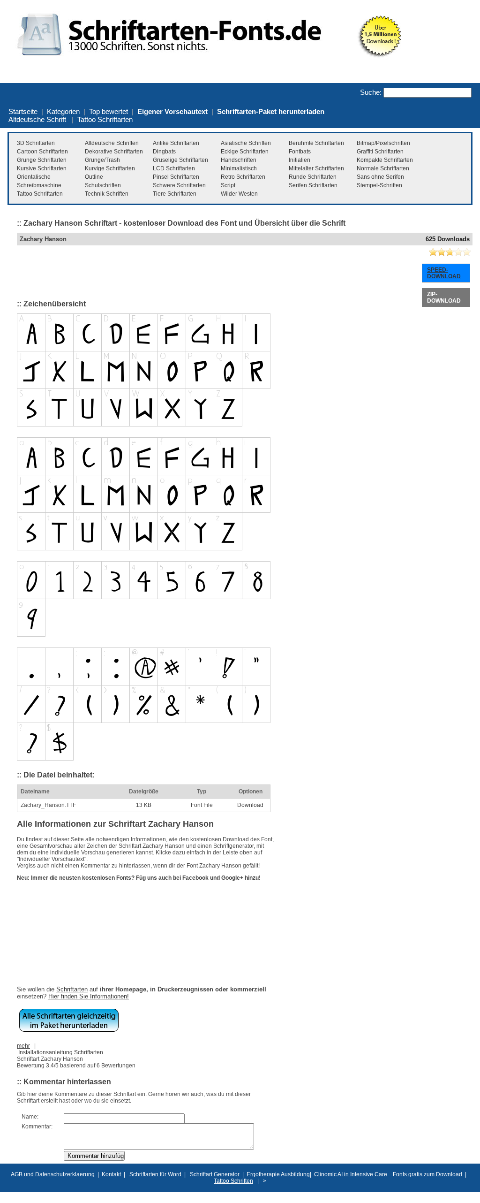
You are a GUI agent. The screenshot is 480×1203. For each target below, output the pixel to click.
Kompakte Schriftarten (385, 160)
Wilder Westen (239, 193)
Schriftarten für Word (155, 1174)
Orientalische (34, 177)
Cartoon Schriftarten (42, 151)
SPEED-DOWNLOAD (444, 273)
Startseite (23, 111)
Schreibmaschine (39, 185)
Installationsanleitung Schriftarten (60, 1052)
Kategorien (63, 111)
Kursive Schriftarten (42, 168)
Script (228, 185)
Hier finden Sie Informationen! (88, 996)
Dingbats (164, 151)
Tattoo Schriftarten (105, 119)
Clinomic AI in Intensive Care (350, 1174)
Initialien (299, 160)
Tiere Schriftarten (174, 193)
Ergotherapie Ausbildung (278, 1174)
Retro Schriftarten (243, 177)
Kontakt (111, 1174)
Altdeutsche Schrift (37, 119)
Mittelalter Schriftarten (316, 168)
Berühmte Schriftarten (316, 143)
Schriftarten (72, 989)
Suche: (371, 92)
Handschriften (238, 160)
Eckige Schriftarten (245, 151)
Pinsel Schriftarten (176, 177)
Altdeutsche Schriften (112, 143)
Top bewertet (108, 111)
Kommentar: (37, 1126)
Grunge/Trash (102, 160)
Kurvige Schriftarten (110, 168)
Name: (30, 1116)
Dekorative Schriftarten (114, 151)
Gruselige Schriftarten (180, 160)
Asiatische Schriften (246, 143)
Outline (94, 177)
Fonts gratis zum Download (427, 1174)
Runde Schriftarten (313, 177)
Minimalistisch (239, 168)
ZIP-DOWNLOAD (444, 297)
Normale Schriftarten (383, 168)
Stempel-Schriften (379, 185)
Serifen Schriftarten (313, 185)
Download (250, 805)
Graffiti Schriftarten (380, 151)
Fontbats (300, 151)
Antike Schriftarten (176, 143)
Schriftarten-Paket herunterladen (270, 111)
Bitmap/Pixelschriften (383, 143)
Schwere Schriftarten (179, 185)
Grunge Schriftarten (42, 160)
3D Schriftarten (36, 143)
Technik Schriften (106, 193)
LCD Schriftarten (174, 168)
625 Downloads (448, 239)
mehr (23, 1046)
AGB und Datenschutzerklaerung (53, 1174)
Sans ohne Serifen (380, 177)
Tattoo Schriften (233, 1181)
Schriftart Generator (215, 1174)
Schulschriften (103, 185)
